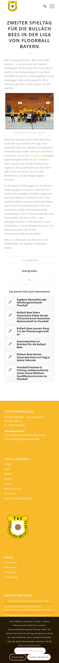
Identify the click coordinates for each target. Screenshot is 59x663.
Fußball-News (10, 567)
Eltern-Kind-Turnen (12, 488)
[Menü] (50, 6)
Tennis (7, 469)
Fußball (7, 464)
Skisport (8, 478)
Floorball (8, 483)
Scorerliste (35, 155)
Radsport (8, 474)
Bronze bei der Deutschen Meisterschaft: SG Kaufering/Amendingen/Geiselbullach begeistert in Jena (27, 608)
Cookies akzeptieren (38, 657)
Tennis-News (10, 572)
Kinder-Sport (10, 493)
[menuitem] (43, 6)
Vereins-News (10, 562)
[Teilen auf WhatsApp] (29, 280)
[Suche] (43, 6)
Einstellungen (17, 657)
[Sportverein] (24, 6)
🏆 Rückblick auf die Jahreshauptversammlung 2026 (26, 600)
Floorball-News (11, 577)
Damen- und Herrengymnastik (18, 498)
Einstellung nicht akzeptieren (29, 650)
